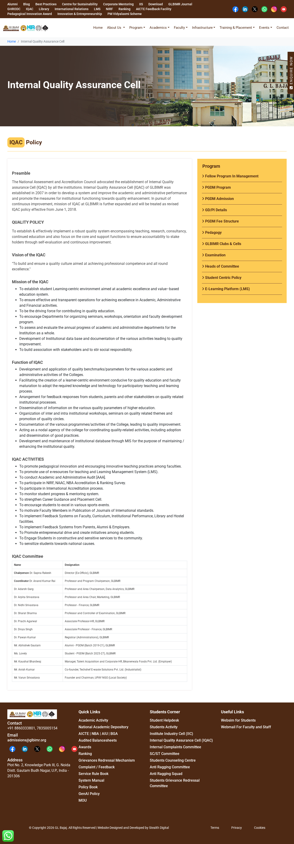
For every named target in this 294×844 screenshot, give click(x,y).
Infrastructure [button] (202, 28)
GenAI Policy (89, 794)
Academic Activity (93, 720)
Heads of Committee (221, 266)
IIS (141, 4)
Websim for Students (238, 720)
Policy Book (88, 787)
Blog (26, 4)
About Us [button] (114, 28)
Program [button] (135, 28)
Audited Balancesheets (98, 740)
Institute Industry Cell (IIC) (171, 733)
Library (44, 9)
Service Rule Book (93, 774)
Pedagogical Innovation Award (29, 14)
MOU (83, 800)
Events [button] (264, 28)
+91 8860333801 (21, 728)
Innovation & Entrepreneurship (79, 14)
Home (98, 28)
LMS (97, 9)
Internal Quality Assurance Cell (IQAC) (181, 740)
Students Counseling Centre (173, 760)
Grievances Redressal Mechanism (107, 760)
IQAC (29, 9)
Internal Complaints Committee (175, 747)
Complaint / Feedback (97, 767)
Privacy (236, 828)
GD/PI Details (215, 210)
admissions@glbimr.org (26, 740)
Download (155, 4)
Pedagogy (213, 232)
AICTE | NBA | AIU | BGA (98, 733)
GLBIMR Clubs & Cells (222, 244)
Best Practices (46, 4)
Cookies (259, 828)
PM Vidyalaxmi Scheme (124, 14)
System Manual (91, 780)
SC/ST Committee (164, 754)
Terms (214, 828)
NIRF (109, 9)
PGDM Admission (219, 199)
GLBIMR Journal (180, 4)
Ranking (124, 9)
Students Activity (164, 727)
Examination (215, 255)
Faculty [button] (179, 28)
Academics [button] (158, 28)
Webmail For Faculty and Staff (246, 727)
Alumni (12, 4)
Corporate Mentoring (118, 4)
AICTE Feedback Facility (153, 9)
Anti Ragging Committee (170, 767)
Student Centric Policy (222, 277)
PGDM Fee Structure (221, 221)
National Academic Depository (103, 727)
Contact (283, 28)
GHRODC (13, 9)
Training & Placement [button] (236, 28)
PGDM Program (217, 187)
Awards (85, 747)
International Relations (71, 9)
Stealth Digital (159, 828)
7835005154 (47, 728)
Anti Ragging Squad (166, 774)
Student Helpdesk (164, 720)
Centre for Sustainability (80, 4)
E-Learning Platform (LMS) (227, 289)
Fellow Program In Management (231, 176)
